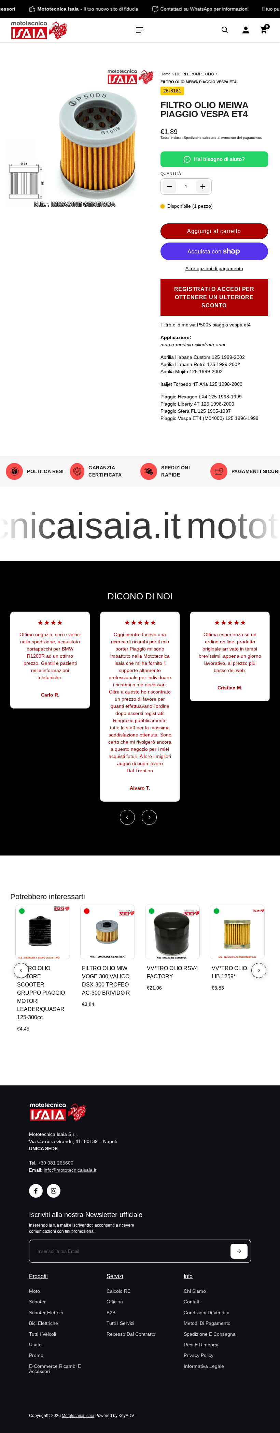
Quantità (170, 173)
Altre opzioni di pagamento (214, 268)
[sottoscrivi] (239, 1251)
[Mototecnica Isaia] (53, 30)
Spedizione (192, 138)
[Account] (246, 30)
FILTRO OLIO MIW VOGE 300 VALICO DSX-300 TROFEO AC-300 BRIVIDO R (106, 980)
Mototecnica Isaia (78, 1415)
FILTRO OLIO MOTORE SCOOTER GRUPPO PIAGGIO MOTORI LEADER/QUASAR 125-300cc (41, 992)
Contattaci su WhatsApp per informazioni (216, 9)
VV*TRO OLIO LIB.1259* (229, 972)
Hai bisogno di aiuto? (219, 159)
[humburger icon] (140, 30)
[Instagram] (53, 1191)
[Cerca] (225, 30)
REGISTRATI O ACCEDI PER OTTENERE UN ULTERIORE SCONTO (214, 297)
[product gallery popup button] (141, 199)
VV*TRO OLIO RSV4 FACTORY (172, 972)
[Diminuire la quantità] (169, 186)
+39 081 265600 (55, 1163)
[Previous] (127, 817)
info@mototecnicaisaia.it (70, 1170)
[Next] (149, 817)
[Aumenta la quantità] (203, 186)
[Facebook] (36, 1191)
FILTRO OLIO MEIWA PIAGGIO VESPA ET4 (204, 109)
